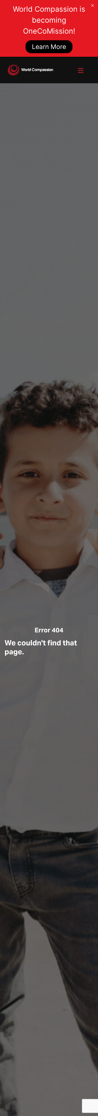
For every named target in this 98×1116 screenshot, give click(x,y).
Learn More (49, 47)
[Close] (92, 5)
